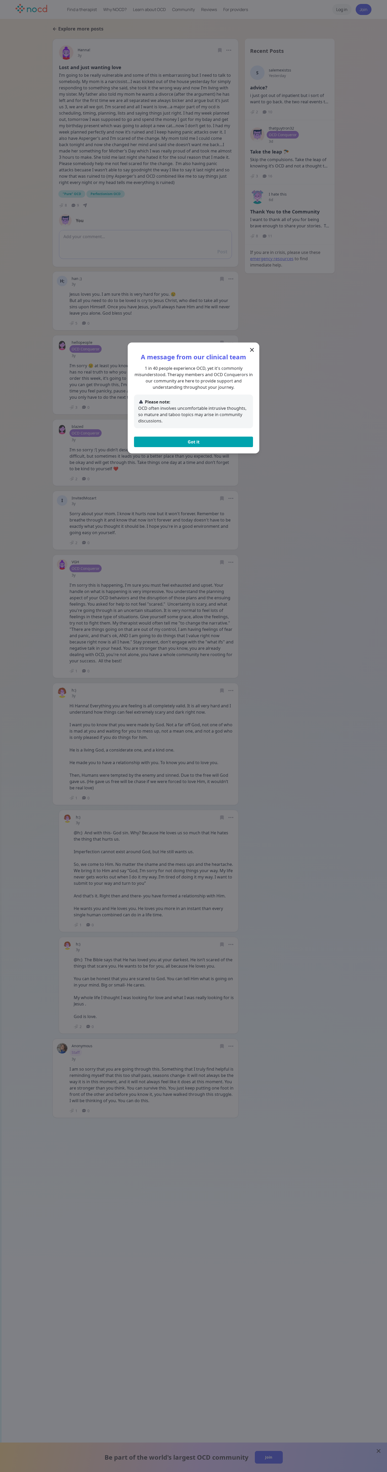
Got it (194, 442)
